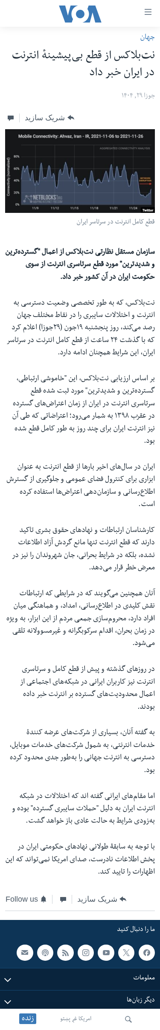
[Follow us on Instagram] (86, 952)
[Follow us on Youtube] (106, 952)
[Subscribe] (25, 952)
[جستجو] (128, 1019)
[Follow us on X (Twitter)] (126, 952)
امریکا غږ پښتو (75, 1019)
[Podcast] (45, 952)
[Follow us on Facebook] (147, 952)
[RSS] (65, 952)
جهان (147, 38)
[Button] (49, 117)
